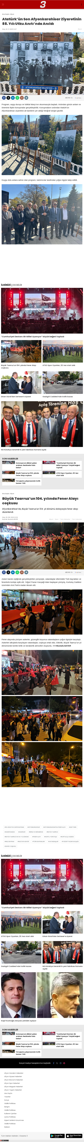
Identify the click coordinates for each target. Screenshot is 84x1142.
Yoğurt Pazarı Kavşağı (71, 841)
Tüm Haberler (65, 519)
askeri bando (10, 832)
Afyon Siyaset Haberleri (13, 1076)
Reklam (7, 1127)
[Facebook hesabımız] (53, 1063)
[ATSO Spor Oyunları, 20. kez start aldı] (63, 351)
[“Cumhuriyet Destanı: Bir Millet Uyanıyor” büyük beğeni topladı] (42, 311)
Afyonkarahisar (34, 827)
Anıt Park (73, 827)
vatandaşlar (53, 841)
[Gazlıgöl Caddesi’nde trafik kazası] (63, 382)
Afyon (80, 29)
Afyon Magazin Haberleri (13, 1087)
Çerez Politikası (10, 1117)
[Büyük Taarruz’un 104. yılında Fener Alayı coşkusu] (21, 351)
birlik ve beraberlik (36, 832)
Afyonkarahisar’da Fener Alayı (55, 827)
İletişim (7, 1107)
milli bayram (10, 841)
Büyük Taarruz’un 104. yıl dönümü (17, 837)
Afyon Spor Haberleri (12, 1083)
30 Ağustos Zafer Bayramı (15, 827)
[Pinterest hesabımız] (64, 1063)
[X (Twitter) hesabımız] (57, 1063)
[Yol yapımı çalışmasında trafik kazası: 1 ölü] (8, 481)
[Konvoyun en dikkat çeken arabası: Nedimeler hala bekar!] (8, 463)
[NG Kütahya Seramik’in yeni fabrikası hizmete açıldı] (42, 424)
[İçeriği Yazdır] (26, 98)
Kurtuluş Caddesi (67, 837)
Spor (56, 519)
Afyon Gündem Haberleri (13, 1073)
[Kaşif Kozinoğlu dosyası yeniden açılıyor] (42, 995)
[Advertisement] (42, 265)
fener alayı (37, 837)
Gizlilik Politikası (10, 1103)
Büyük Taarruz (53, 832)
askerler (22, 832)
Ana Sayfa (8, 1093)
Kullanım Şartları (10, 1113)
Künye (6, 1100)
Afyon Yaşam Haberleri (13, 1090)
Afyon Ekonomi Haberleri (13, 1080)
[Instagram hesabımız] (60, 1063)
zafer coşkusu (11, 846)
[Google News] (78, 98)
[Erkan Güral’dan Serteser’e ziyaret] (21, 382)
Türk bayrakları (39, 841)
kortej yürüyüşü (51, 837)
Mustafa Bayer (24, 841)
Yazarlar (7, 1097)
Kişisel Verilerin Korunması (14, 1120)
